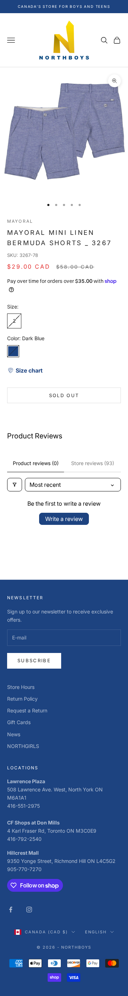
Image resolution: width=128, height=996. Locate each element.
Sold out (64, 395)
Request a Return (27, 710)
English (96, 931)
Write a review (64, 518)
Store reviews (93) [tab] (92, 463)
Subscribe (34, 660)
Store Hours (20, 687)
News (13, 734)
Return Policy (22, 699)
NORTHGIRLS (23, 746)
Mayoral (20, 221)
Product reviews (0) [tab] (36, 463)
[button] (25, 370)
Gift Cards (19, 722)
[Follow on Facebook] (10, 909)
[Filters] (14, 484)
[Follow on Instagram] (29, 909)
